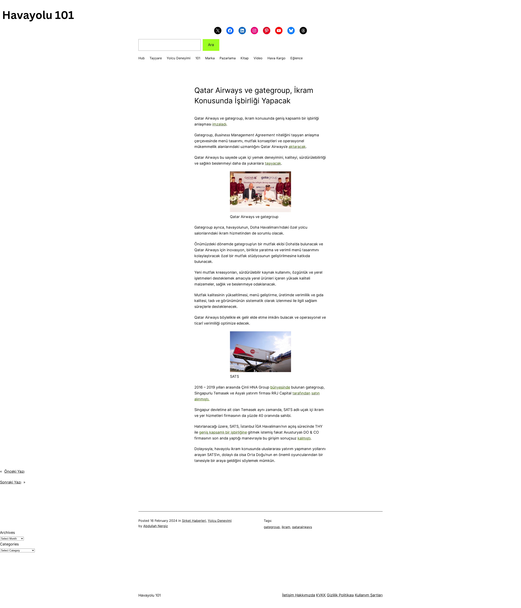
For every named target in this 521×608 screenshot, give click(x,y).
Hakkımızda (304, 595)
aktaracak (297, 146)
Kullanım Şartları (369, 595)
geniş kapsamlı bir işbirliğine (223, 432)
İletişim (288, 595)
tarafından (301, 393)
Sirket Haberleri (194, 521)
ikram (286, 527)
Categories (9, 544)
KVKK (321, 595)
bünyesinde (280, 387)
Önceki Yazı (14, 471)
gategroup (272, 527)
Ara (211, 45)
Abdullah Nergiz (155, 526)
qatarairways (302, 527)
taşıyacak (273, 163)
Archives (7, 532)
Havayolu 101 (149, 595)
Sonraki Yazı (10, 482)
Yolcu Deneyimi (220, 521)
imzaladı (219, 124)
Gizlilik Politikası (340, 595)
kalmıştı (304, 438)
